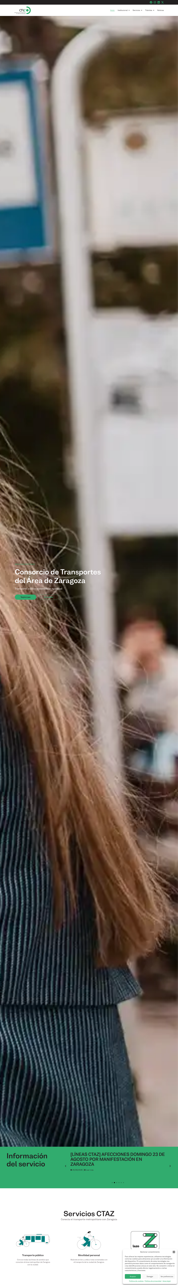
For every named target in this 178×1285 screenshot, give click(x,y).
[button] (174, 1252)
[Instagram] (155, 2)
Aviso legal (167, 1281)
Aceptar (133, 1276)
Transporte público (33, 1255)
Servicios (136, 10)
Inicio (112, 10)
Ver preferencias (167, 1276)
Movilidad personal (89, 1255)
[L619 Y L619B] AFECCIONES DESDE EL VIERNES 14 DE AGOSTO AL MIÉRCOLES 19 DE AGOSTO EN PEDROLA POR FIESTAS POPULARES (117, 1162)
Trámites (148, 10)
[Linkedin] (158, 2)
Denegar (150, 1276)
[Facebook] (151, 2)
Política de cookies (136, 1281)
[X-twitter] (162, 2)
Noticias (160, 10)
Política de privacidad (153, 1281)
